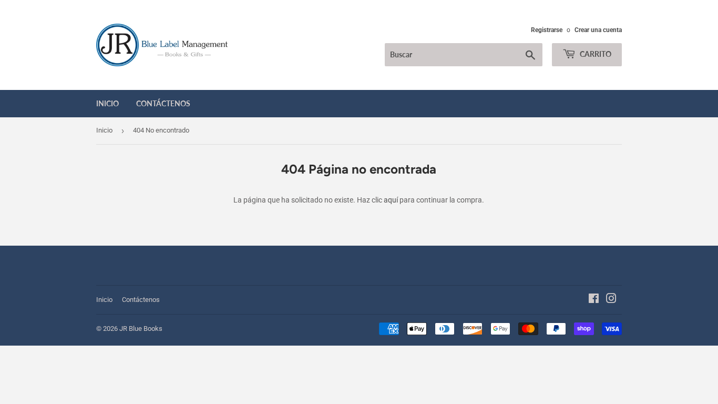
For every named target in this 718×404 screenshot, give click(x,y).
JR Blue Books (140, 328)
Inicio (107, 103)
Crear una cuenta (598, 30)
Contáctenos (163, 103)
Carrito (594, 53)
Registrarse (546, 30)
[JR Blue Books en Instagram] (611, 300)
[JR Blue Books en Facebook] (593, 300)
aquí (391, 200)
